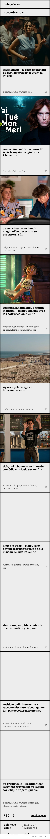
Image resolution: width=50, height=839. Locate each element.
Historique (33, 802)
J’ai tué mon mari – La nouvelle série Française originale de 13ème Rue (23, 152)
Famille (15, 329)
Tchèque (24, 805)
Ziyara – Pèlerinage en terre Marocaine (17, 389)
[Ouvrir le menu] (44, 4)
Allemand (15, 723)
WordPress (31, 828)
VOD (30, 91)
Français (23, 91)
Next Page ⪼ (38, 815)
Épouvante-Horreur (12, 726)
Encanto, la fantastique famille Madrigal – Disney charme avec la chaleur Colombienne (24, 311)
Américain (8, 326)
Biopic (17, 485)
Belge (5, 247)
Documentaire (18, 409)
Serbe (15, 805)
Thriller (21, 171)
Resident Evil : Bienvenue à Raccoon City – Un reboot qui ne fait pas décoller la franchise (24, 707)
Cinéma (6, 91)
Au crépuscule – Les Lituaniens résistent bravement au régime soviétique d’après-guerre (23, 787)
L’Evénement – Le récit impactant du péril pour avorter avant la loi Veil (24, 72)
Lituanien (7, 805)
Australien (8, 564)
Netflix (15, 488)
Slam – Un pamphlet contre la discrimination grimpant (22, 627)
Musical (7, 488)
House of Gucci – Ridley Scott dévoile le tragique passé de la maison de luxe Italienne (23, 549)
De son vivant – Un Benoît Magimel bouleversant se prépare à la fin (20, 231)
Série (14, 171)
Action (6, 723)
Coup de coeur (24, 247)
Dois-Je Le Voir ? (14, 4)
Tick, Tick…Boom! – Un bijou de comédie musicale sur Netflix (23, 468)
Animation (19, 326)
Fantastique (26, 329)
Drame (14, 91)
